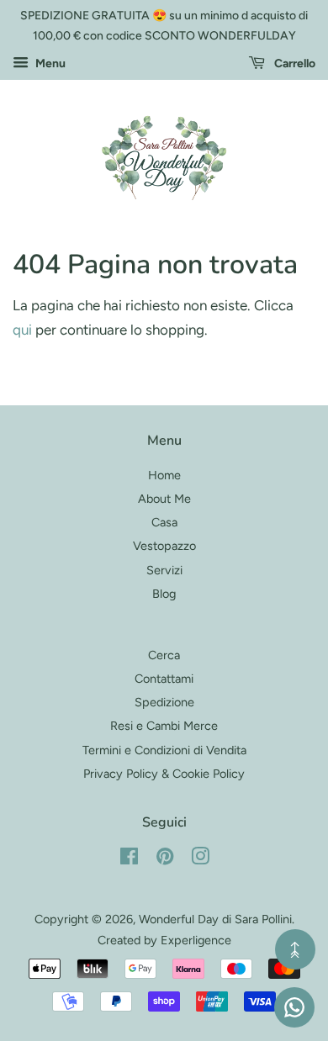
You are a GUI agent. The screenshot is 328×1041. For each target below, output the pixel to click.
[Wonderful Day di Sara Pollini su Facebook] (129, 859)
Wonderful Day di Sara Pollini (215, 919)
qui (22, 329)
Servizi (164, 570)
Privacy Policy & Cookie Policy (164, 773)
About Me (164, 498)
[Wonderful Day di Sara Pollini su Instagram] (200, 859)
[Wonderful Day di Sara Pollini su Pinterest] (165, 859)
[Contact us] (294, 1007)
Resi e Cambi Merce (164, 725)
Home (164, 475)
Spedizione (164, 702)
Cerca (164, 655)
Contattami (164, 678)
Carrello (293, 63)
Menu (49, 63)
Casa (164, 522)
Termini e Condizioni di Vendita (164, 750)
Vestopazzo (164, 545)
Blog (164, 593)
